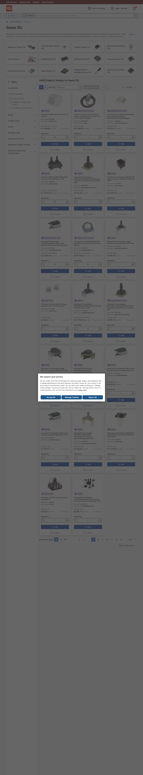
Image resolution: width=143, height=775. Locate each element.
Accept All (51, 397)
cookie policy (82, 390)
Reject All (93, 397)
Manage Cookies (72, 397)
